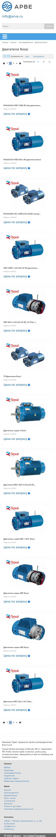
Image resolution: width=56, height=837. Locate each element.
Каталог (13, 42)
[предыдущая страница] (4, 63)
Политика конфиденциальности (18, 809)
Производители (11, 793)
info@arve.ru (12, 16)
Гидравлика (9, 776)
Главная (5, 42)
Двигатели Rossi (41, 42)
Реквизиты (9, 829)
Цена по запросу (16, 114)
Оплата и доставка (12, 806)
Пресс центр (9, 798)
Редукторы (9, 770)
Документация (10, 795)
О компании (9, 801)
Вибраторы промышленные (16, 781)
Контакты (8, 803)
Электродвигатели (26, 42)
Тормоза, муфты (11, 778)
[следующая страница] (20, 63)
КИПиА (7, 767)
